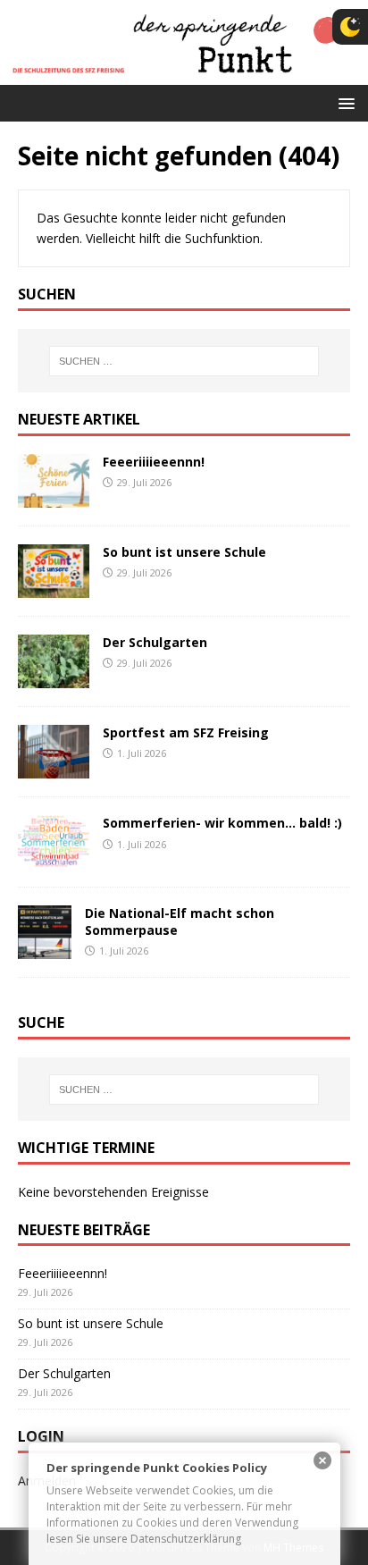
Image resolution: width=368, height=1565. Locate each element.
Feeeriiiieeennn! (154, 461)
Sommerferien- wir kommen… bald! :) (222, 822)
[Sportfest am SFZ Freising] (53, 768)
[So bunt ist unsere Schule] (53, 587)
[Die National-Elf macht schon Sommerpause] (44, 948)
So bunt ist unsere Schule (184, 551)
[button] (343, 102)
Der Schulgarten (155, 642)
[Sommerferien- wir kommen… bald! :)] (53, 858)
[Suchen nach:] (184, 361)
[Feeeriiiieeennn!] (53, 497)
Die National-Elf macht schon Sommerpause (179, 921)
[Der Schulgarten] (53, 677)
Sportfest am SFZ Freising (186, 732)
